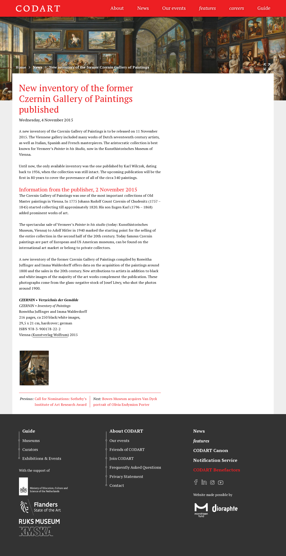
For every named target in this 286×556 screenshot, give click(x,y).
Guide (263, 8)
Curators (30, 449)
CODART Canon (210, 450)
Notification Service (215, 460)
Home (21, 67)
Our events (174, 8)
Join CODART (121, 458)
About (117, 8)
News (143, 8)
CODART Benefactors (216, 470)
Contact (116, 485)
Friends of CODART (127, 449)
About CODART (126, 431)
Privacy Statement (126, 476)
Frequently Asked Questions (135, 467)
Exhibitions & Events (41, 458)
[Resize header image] (267, 66)
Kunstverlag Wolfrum (50, 334)
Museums (31, 440)
